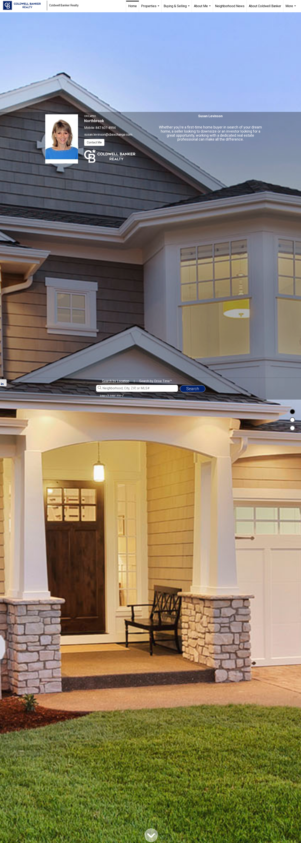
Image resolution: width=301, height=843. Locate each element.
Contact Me (94, 142)
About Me (203, 8)
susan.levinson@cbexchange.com (108, 134)
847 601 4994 (106, 128)
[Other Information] (292, 428)
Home (132, 6)
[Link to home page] (24, 5)
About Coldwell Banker (265, 6)
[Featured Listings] (292, 420)
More (291, 8)
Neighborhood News (229, 6)
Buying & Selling (177, 8)
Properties (150, 8)
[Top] (292, 411)
